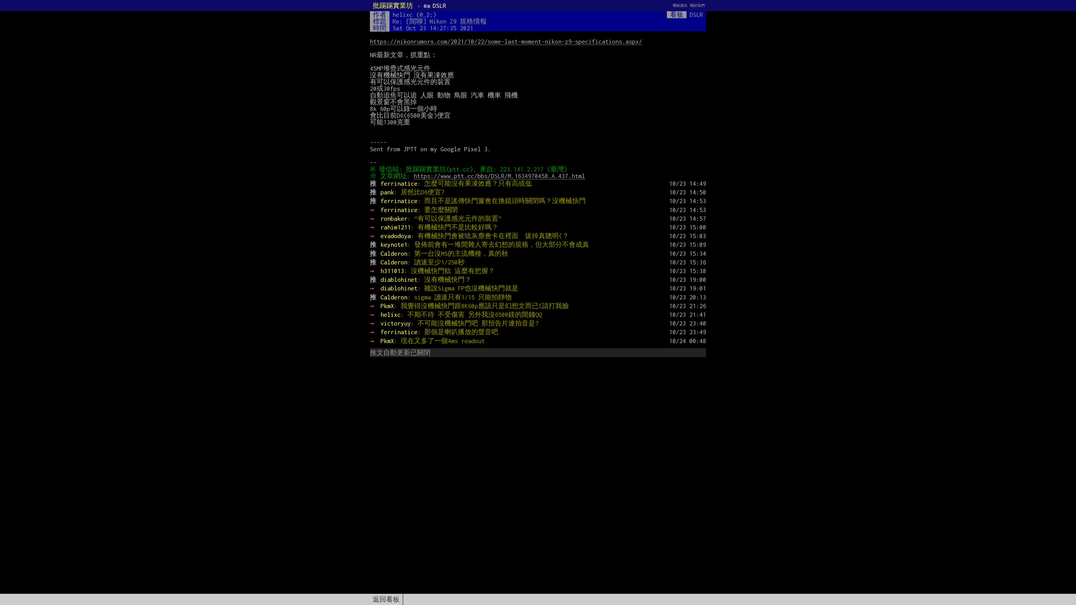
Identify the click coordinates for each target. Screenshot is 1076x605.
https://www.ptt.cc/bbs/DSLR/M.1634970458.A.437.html (499, 176)
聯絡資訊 (680, 5)
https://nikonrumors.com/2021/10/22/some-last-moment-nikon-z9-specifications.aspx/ (506, 41)
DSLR (434, 5)
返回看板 (386, 599)
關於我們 (697, 5)
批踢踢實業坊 (393, 5)
